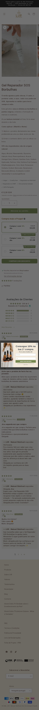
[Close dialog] (37, 344)
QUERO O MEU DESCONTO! (25, 361)
